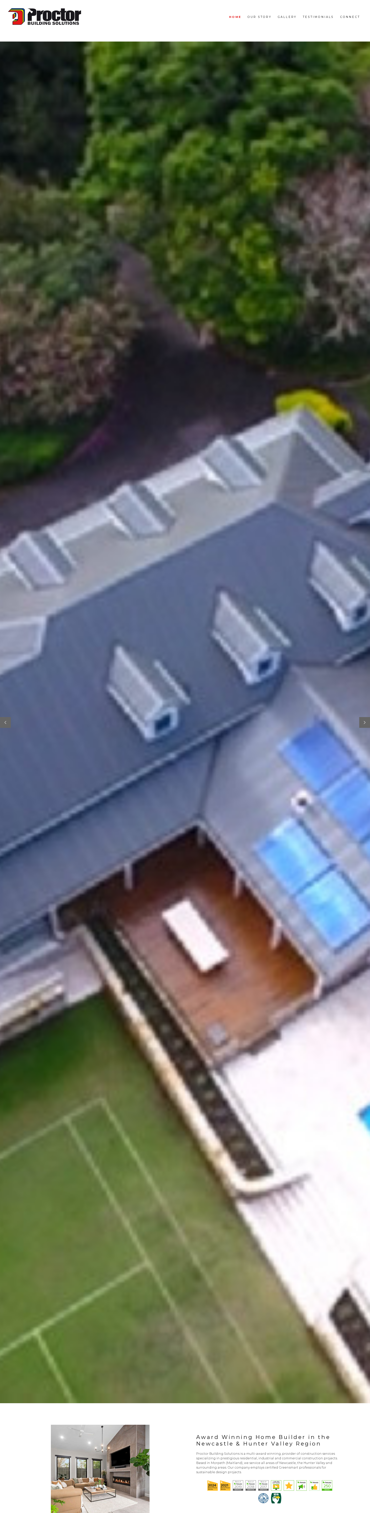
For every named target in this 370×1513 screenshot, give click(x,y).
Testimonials (318, 17)
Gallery (287, 17)
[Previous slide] (5, 722)
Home (235, 17)
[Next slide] (364, 722)
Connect (350, 17)
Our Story (259, 17)
